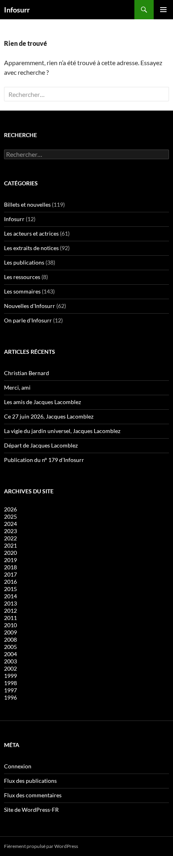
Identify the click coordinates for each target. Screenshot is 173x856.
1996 (10, 697)
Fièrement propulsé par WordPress (41, 846)
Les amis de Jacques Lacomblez (42, 401)
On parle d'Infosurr (28, 320)
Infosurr (17, 9)
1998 (10, 682)
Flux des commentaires (33, 795)
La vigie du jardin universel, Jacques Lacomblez (62, 430)
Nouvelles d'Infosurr (29, 305)
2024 (10, 523)
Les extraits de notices (31, 247)
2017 (10, 574)
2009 (10, 632)
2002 (10, 668)
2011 (10, 617)
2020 (10, 552)
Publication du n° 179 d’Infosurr (44, 459)
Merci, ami (17, 387)
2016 (10, 581)
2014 (10, 596)
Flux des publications (30, 780)
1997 (10, 690)
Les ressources (22, 276)
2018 (10, 567)
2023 (10, 531)
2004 (10, 654)
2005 (10, 646)
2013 (10, 603)
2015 (10, 588)
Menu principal (163, 9)
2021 (10, 545)
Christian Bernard (26, 372)
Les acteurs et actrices (31, 233)
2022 (10, 538)
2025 (10, 516)
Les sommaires (22, 291)
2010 (10, 625)
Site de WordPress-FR (31, 809)
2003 (10, 661)
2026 (10, 509)
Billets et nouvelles (27, 204)
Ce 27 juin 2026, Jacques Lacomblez (48, 416)
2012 (10, 610)
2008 (10, 639)
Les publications (24, 262)
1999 (10, 675)
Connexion (17, 766)
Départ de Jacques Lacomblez (41, 445)
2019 (10, 559)
